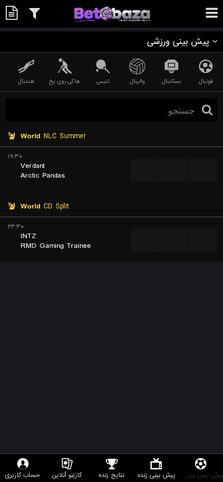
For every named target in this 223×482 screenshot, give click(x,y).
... (145, 169)
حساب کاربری (22, 475)
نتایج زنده (111, 475)
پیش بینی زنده (156, 475)
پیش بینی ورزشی (200, 475)
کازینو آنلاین (67, 475)
